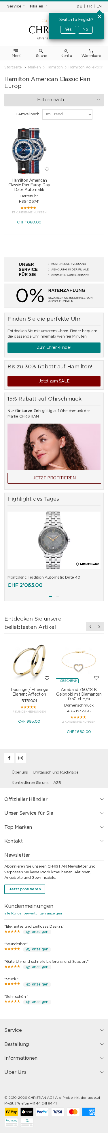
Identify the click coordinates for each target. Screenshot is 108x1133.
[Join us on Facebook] (10, 762)
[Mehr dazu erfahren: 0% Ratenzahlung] (54, 296)
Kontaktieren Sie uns (30, 783)
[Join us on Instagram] (21, 762)
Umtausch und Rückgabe (56, 772)
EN (99, 6)
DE (79, 6)
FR (89, 6)
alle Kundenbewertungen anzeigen (33, 913)
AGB (57, 783)
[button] (50, 597)
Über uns (20, 772)
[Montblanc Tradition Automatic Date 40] (54, 540)
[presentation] (90, 626)
